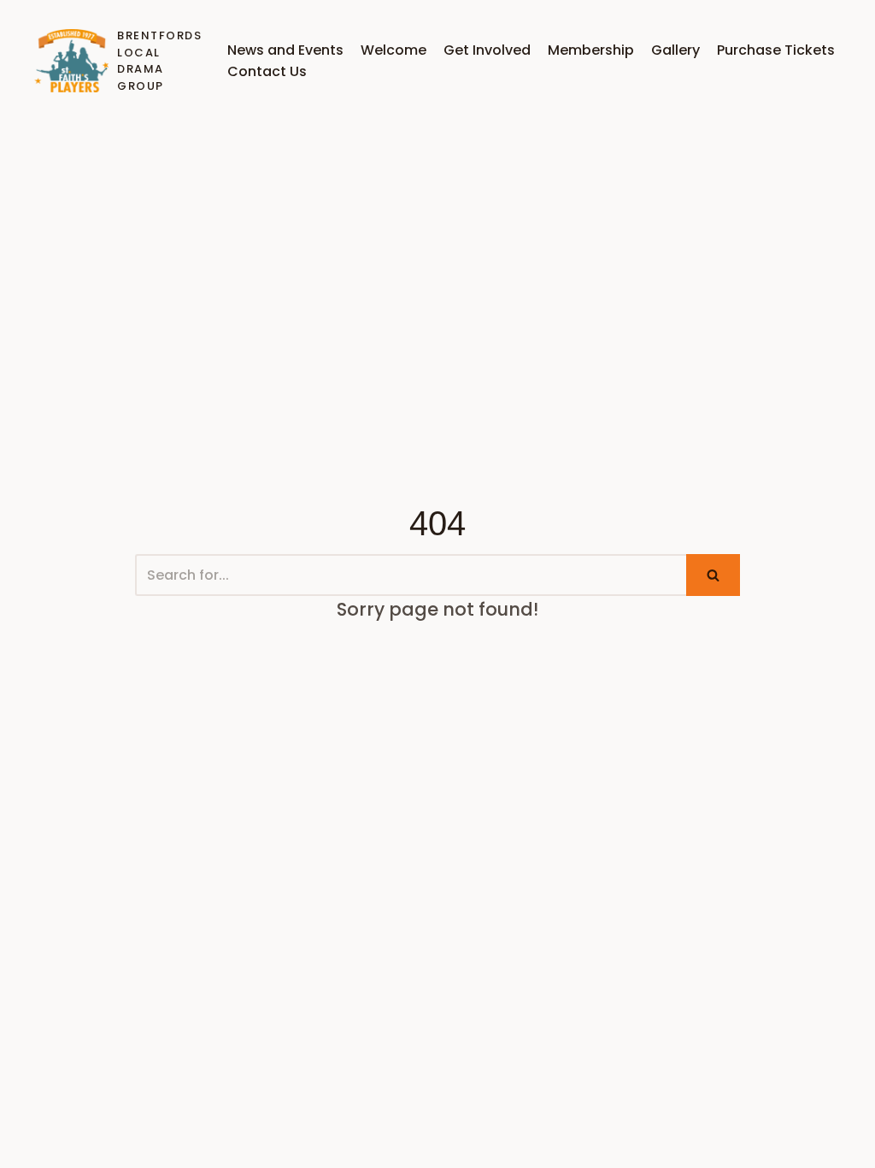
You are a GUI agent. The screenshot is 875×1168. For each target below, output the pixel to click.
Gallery (675, 50)
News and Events (285, 50)
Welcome (393, 50)
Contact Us (267, 71)
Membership (591, 50)
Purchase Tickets (776, 50)
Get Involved (487, 50)
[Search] (713, 575)
